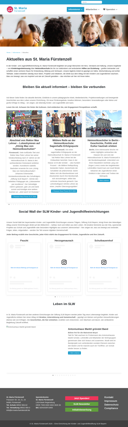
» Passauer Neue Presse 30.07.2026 (64, 191)
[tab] (9, 204)
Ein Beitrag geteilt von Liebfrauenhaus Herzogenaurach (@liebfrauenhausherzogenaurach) (78, 288)
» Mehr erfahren (104, 180)
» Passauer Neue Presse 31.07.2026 (24, 196)
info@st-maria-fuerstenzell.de (18, 410)
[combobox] (91, 2)
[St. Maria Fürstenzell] (21, 9)
